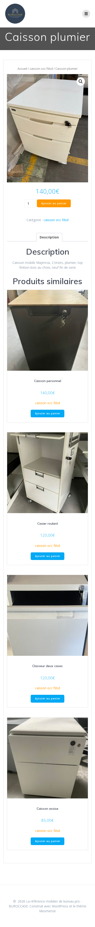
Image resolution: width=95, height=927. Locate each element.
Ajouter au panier (53, 203)
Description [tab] (49, 237)
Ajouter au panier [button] (47, 413)
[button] (81, 81)
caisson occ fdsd (41, 68)
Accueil (22, 68)
